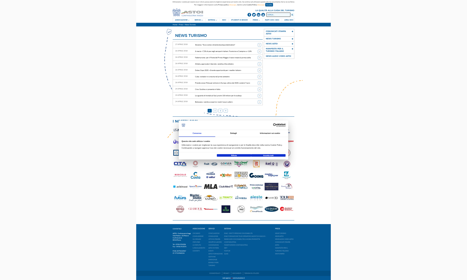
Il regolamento (199, 248)
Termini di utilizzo (251, 273)
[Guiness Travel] (271, 209)
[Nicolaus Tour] (211, 175)
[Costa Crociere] (195, 175)
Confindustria (230, 242)
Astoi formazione (215, 254)
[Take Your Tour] (271, 186)
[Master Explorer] (271, 175)
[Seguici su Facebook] (249, 15)
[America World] (287, 186)
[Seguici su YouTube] (263, 15)
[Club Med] (226, 186)
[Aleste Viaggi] (256, 198)
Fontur (227, 251)
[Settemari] (256, 209)
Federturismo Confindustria (236, 245)
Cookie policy (214, 273)
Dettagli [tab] (233, 133)
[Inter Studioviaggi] (256, 186)
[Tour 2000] (287, 198)
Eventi (211, 251)
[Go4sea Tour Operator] (226, 164)
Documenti (236, 273)
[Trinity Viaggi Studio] (226, 198)
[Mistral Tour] (180, 209)
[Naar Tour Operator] (271, 198)
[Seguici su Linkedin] (258, 15)
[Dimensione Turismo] (211, 209)
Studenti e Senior (239, 20)
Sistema (211, 20)
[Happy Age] (287, 175)
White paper (279, 254)
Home (175, 25)
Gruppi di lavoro (215, 242)
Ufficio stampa (214, 239)
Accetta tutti (268, 155)
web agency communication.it (233, 278)
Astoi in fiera (213, 248)
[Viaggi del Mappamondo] (241, 175)
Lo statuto (197, 245)
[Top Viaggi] (241, 164)
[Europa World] (241, 186)
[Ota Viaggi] (180, 164)
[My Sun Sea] (256, 164)
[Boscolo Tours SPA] (180, 175)
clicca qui (232, 5)
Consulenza (213, 236)
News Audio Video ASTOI (284, 239)
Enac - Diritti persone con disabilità (238, 233)
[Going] (256, 175)
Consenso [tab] (197, 133)
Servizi (198, 20)
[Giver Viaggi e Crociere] (226, 209)
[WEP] (241, 209)
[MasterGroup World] (195, 164)
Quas (226, 254)
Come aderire (198, 236)
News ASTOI (279, 236)
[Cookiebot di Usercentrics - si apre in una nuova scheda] (275, 125)
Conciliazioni (214, 233)
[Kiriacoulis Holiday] (287, 164)
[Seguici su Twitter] (254, 15)
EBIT (225, 248)
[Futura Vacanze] (180, 198)
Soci (224, 20)
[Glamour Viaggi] (195, 209)
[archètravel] (180, 186)
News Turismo (280, 233)
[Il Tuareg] (211, 198)
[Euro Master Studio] (195, 198)
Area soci (288, 20)
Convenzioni (213, 245)
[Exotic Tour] (226, 175)
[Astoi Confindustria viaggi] (188, 12)
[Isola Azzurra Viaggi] (241, 198)
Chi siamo (196, 233)
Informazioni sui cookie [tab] (270, 133)
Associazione (181, 20)
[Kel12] (271, 164)
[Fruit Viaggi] (211, 164)
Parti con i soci (272, 20)
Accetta (269, 5)
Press (255, 20)
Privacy (226, 273)
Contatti (196, 251)
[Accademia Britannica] (287, 209)
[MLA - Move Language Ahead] (211, 186)
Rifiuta (234, 155)
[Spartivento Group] (195, 186)
